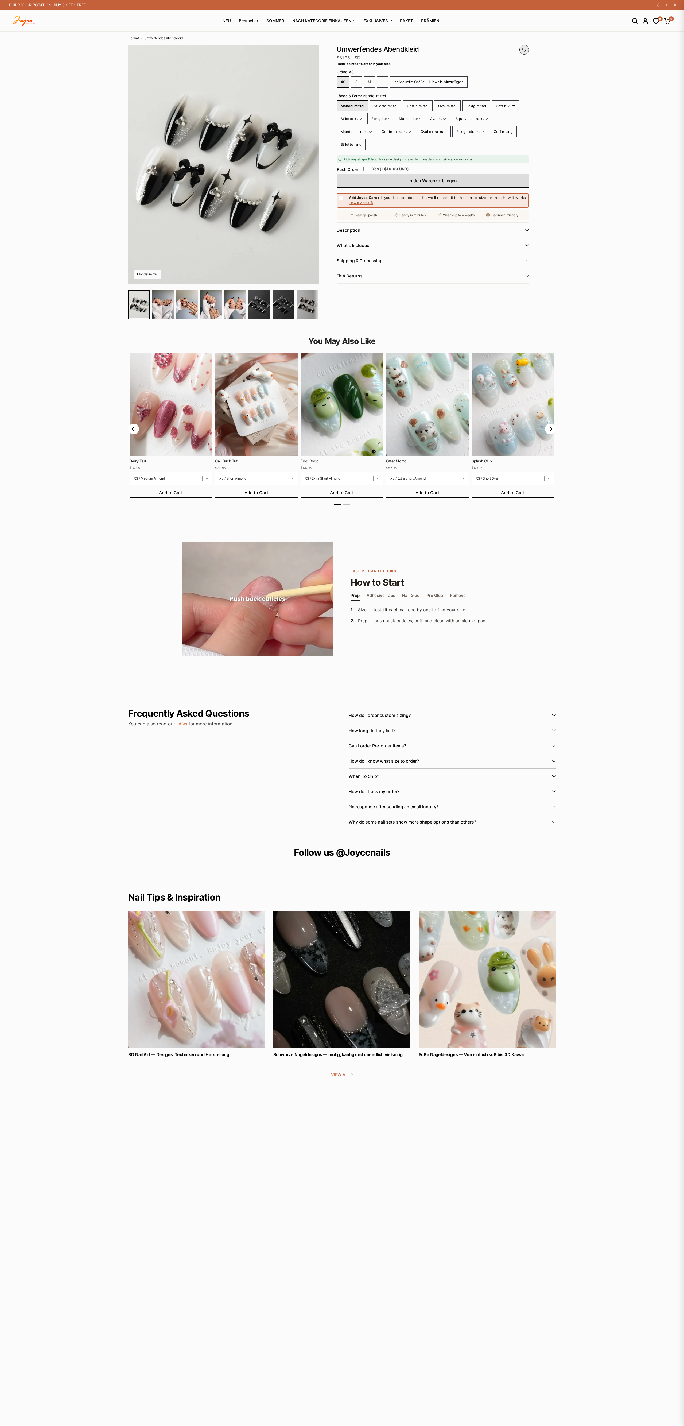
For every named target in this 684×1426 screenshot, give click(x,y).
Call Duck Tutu (227, 461)
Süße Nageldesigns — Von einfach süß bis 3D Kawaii (471, 1054)
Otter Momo (396, 461)
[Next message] (666, 5)
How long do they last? (372, 730)
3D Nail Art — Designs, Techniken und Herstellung (178, 1054)
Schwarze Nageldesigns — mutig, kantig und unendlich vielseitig (337, 1054)
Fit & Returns (350, 276)
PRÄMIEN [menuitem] (430, 20)
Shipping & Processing (360, 260)
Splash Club (482, 461)
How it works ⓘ (361, 203)
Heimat (133, 38)
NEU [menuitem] (227, 20)
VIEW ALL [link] (340, 1074)
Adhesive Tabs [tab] (381, 595)
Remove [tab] (458, 595)
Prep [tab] (355, 595)
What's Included (353, 245)
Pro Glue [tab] (434, 595)
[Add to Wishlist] (524, 50)
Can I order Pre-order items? (377, 745)
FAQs (181, 723)
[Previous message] (658, 5)
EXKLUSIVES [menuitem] (375, 20)
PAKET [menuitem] (406, 20)
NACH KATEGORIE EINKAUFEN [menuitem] (321, 20)
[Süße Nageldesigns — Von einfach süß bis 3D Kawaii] (487, 979)
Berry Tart (138, 461)
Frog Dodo (309, 461)
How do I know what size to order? (384, 761)
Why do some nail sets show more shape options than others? (412, 822)
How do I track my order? (374, 791)
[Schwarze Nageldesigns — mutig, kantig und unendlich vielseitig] (341, 979)
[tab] (337, 504)
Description (348, 230)
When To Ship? (364, 776)
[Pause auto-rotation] (675, 5)
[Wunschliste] (653, 21)
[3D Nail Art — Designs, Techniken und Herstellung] (196, 979)
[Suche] (632, 21)
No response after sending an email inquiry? (393, 806)
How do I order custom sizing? (380, 715)
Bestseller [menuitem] (248, 20)
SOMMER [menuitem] (275, 20)
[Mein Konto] (643, 21)
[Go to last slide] (133, 429)
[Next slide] (550, 429)
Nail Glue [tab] (410, 595)
